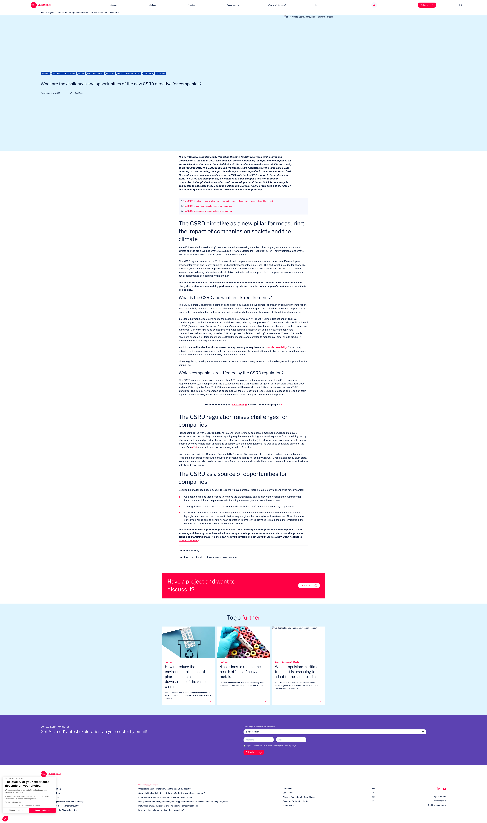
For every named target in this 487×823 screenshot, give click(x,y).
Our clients (288, 793)
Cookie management (437, 805)
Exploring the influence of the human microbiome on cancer (165, 797)
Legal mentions (439, 796)
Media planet (288, 805)
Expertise (191, 5)
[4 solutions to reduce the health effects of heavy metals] (243, 701)
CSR (194, 447)
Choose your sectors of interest (259, 727)
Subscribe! (250, 752)
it (373, 801)
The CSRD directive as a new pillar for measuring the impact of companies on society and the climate (227, 201)
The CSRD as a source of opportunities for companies (206, 211)
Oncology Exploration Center (296, 801)
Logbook (319, 5)
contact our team (188, 540)
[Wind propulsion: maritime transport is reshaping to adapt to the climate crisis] (298, 701)
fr (373, 793)
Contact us (424, 5)
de (373, 797)
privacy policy (290, 746)
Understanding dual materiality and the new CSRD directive (165, 789)
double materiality (276, 347)
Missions (152, 5)
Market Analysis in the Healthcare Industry (60, 806)
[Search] (374, 5)
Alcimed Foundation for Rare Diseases (300, 797)
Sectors (113, 5)
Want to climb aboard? (277, 5)
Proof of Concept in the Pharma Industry (59, 810)
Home (43, 13)
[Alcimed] (40, 5)
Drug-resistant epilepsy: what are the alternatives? (161, 810)
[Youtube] (444, 788)
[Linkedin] (438, 788)
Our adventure (233, 5)
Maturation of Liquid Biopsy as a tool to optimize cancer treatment (168, 806)
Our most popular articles (148, 785)
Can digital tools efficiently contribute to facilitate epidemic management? (171, 793)
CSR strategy (239, 404)
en (373, 788)
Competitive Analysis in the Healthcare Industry (62, 802)
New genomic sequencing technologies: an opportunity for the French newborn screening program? (183, 802)
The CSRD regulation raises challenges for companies (206, 206)
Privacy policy (440, 801)
